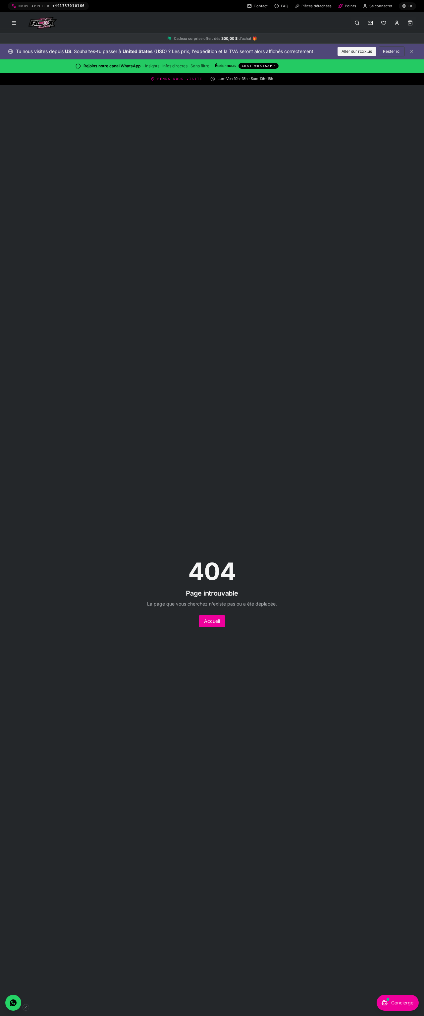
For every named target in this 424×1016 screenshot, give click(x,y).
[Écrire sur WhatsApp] (13, 1003)
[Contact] (370, 23)
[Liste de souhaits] (384, 23)
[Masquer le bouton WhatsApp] (26, 1007)
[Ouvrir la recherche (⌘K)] (357, 23)
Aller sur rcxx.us (357, 51)
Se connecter (380, 6)
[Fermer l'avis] (411, 51)
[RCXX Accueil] (44, 23)
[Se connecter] (397, 23)
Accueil (212, 621)
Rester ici (391, 51)
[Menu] (14, 23)
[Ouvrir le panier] (410, 23)
